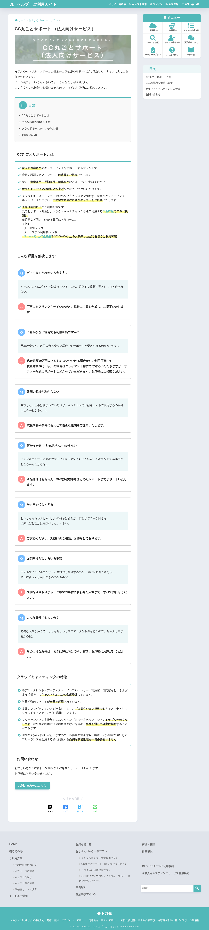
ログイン (157, 4)
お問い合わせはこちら (32, 785)
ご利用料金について (26, 865)
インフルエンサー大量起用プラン (99, 857)
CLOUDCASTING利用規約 (158, 866)
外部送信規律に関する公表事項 (138, 920)
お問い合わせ (192, 4)
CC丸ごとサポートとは (35, 115)
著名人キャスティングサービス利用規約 (165, 873)
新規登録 (173, 4)
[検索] (197, 888)
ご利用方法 (15, 858)
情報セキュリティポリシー (103, 920)
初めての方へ (17, 851)
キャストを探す (23, 877)
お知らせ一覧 (83, 844)
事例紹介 (81, 887)
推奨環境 (147, 851)
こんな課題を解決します (36, 121)
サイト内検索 (118, 4)
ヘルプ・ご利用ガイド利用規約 (27, 920)
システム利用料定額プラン (96, 870)
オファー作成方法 (24, 871)
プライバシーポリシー (74, 920)
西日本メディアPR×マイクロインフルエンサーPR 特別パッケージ (106, 878)
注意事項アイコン (86, 894)
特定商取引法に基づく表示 (172, 920)
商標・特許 (148, 844)
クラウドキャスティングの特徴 (40, 128)
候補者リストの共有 (26, 889)
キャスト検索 (139, 4)
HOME (13, 844)
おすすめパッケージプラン (91, 851)
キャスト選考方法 (24, 883)
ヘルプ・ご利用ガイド (36, 4)
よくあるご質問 (18, 896)
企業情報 (194, 920)
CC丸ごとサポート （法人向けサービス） (104, 864)
